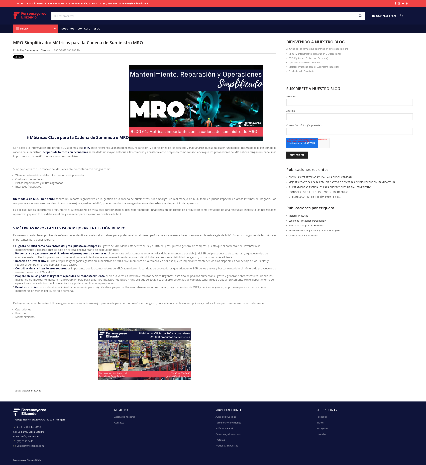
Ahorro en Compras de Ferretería (306, 225)
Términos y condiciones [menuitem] (228, 422)
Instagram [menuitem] (322, 428)
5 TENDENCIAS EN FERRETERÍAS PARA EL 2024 (314, 197)
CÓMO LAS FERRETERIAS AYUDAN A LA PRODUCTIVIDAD (320, 177)
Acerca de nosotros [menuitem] (124, 416)
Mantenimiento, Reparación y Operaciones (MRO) (315, 230)
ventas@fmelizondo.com (135, 3)
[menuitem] (35, 29)
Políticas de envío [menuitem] (224, 428)
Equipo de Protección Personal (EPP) (308, 220)
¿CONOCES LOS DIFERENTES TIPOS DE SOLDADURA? (318, 192)
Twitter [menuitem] (320, 422)
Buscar (360, 16)
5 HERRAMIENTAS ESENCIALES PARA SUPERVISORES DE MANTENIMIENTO (330, 187)
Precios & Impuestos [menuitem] (226, 445)
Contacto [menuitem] (84, 28)
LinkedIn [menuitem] (321, 434)
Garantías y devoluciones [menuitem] (228, 434)
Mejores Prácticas (31, 390)
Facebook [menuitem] (322, 416)
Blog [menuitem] (97, 28)
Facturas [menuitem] (220, 439)
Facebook (395, 3)
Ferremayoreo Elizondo (37, 50)
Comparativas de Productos (304, 235)
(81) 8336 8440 (110, 3)
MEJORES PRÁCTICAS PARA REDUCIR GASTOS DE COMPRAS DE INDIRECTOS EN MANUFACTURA (342, 182)
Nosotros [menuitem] (67, 28)
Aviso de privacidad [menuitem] (225, 416)
